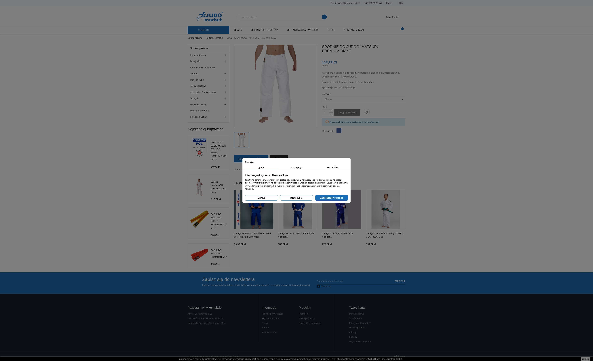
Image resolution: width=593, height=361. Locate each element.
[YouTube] (200, 3)
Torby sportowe (198, 85)
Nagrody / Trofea (199, 104)
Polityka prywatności (272, 313)
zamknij (585, 359)
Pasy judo (195, 61)
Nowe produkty (307, 318)
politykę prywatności (342, 286)
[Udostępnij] (338, 130)
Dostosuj (295, 197)
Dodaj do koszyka (347, 112)
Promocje (303, 313)
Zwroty (265, 327)
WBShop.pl (399, 356)
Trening (194, 73)
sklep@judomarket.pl (215, 322)
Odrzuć (261, 197)
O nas (265, 322)
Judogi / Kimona (198, 55)
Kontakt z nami (269, 332)
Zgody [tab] (260, 167)
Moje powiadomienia (360, 341)
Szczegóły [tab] (296, 167)
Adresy (352, 332)
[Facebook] (192, 3)
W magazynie (241, 169)
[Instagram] (208, 3)
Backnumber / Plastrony (202, 67)
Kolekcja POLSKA (198, 116)
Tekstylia (194, 98)
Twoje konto (357, 307)
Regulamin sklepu (271, 318)
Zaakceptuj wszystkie (331, 197)
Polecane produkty (199, 110)
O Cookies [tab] (332, 167)
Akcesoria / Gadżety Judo (203, 92)
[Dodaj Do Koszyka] (270, 238)
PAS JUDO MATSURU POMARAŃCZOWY (220, 253)
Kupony (353, 336)
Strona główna (199, 48)
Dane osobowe (356, 313)
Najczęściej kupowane (310, 322)
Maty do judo (197, 79)
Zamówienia (355, 318)
